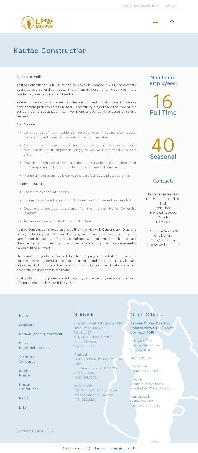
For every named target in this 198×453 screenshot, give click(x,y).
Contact (171, 5)
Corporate (26, 324)
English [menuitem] (100, 448)
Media (23, 398)
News (124, 5)
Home (23, 315)
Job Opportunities (146, 5)
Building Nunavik (25, 372)
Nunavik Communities (28, 386)
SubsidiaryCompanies (27, 359)
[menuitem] (76, 448)
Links (23, 407)
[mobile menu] (155, 22)
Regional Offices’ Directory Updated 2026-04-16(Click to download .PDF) (151, 327)
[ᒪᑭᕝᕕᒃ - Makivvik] (37, 22)
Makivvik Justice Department (40, 334)
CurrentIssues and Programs (34, 345)
